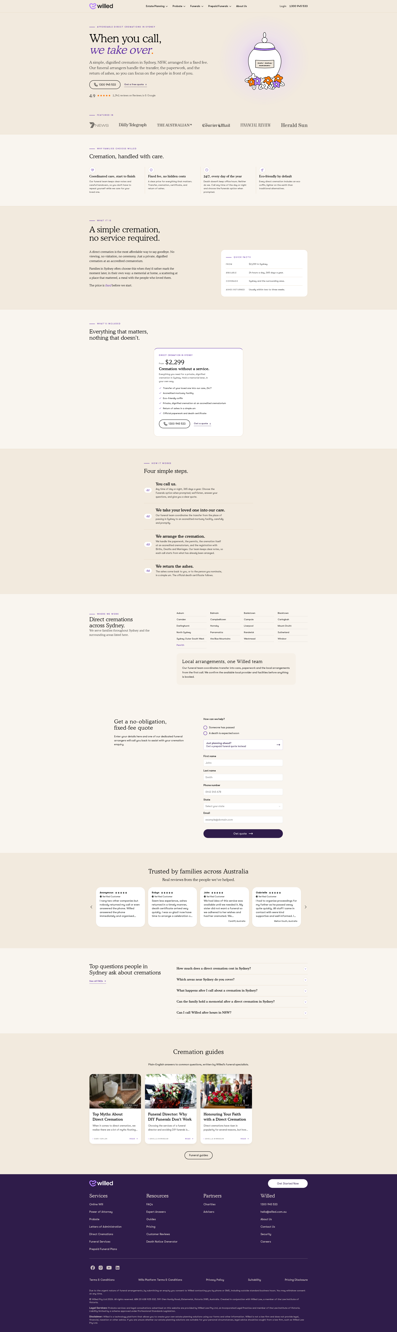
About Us (241, 6)
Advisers (208, 1211)
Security (266, 1234)
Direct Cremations (101, 1234)
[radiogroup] (243, 730)
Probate (177, 6)
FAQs (149, 1204)
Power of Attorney (101, 1211)
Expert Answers (156, 1211)
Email (206, 813)
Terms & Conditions (101, 1279)
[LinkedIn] (118, 1268)
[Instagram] (101, 1268)
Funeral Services (99, 1241)
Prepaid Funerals (218, 6)
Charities (209, 1204)
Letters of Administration (105, 1226)
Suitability (254, 1279)
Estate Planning (155, 6)
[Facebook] (92, 1267)
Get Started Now (288, 1183)
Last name (209, 770)
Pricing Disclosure (296, 1279)
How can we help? (214, 719)
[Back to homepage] (101, 6)
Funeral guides (198, 1155)
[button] (91, 907)
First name (209, 756)
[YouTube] (109, 1268)
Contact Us (268, 1226)
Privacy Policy (215, 1279)
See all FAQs (96, 981)
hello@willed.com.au (274, 1211)
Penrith (180, 645)
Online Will (96, 1204)
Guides (151, 1219)
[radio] (205, 727)
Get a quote (201, 423)
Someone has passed (221, 727)
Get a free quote (134, 84)
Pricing (150, 1226)
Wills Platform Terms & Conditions (160, 1279)
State (206, 799)
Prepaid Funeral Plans (103, 1249)
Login (283, 6)
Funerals (195, 6)
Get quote (240, 833)
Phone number (211, 785)
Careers (266, 1241)
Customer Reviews (158, 1234)
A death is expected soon (224, 733)
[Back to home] (101, 1183)
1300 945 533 (298, 6)
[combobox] (243, 806)
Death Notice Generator (162, 1241)
